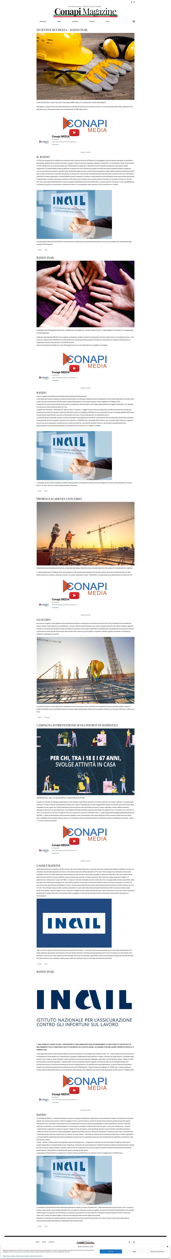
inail (46, 249)
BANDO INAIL (45, 257)
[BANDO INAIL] (85, 294)
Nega (134, 1251)
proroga (47, 717)
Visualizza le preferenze (157, 1251)
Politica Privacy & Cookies (9, 1256)
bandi (39, 249)
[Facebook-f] (132, 2)
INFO (107, 21)
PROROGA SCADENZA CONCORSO (59, 499)
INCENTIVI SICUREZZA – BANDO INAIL (62, 30)
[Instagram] (134, 2)
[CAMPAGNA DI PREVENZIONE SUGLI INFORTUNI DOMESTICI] (85, 761)
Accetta (111, 1251)
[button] (167, 1246)
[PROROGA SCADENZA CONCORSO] (85, 533)
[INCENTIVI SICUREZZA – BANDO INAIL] (85, 66)
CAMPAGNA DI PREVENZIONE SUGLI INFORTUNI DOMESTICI (77, 725)
